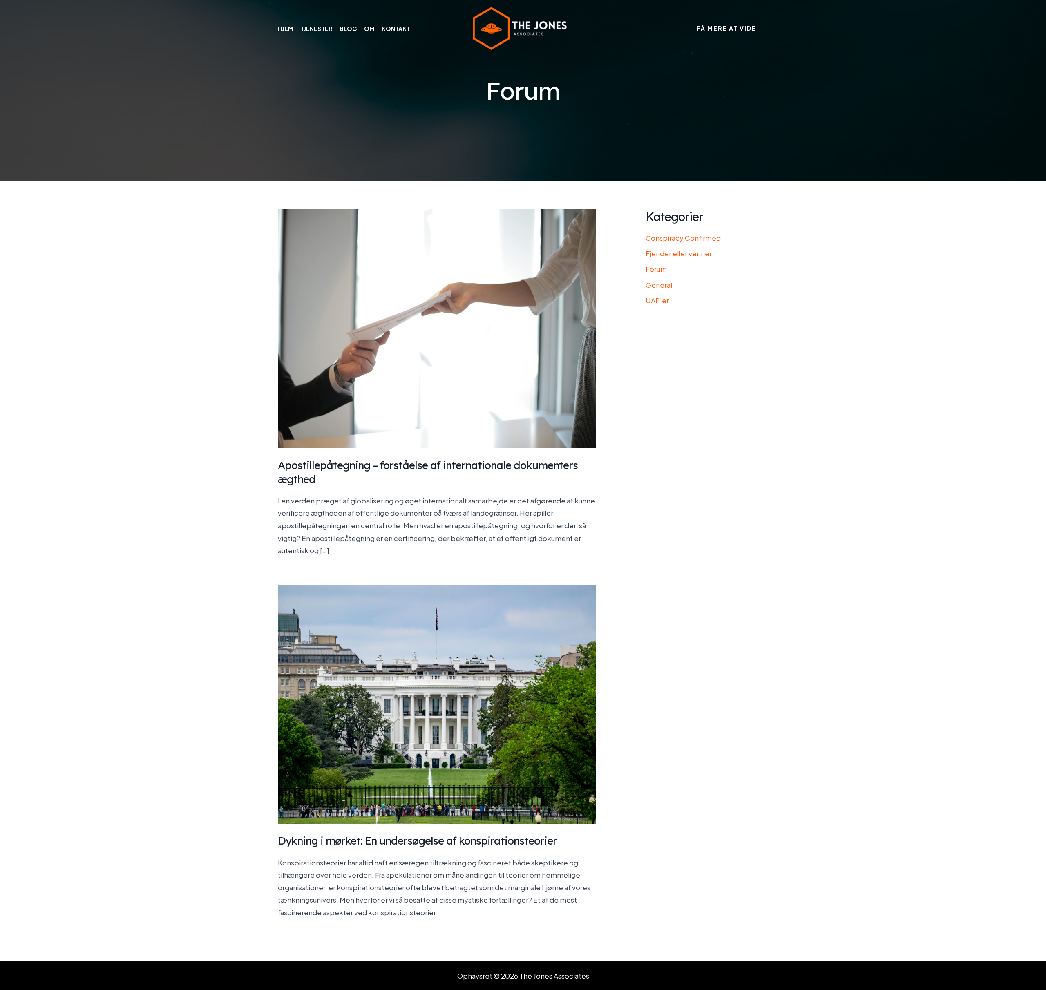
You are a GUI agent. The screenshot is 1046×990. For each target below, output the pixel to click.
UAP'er (657, 300)
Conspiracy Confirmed (683, 237)
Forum (656, 268)
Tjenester (316, 28)
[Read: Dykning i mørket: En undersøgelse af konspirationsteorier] (437, 703)
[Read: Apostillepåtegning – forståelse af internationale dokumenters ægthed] (437, 327)
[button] (726, 28)
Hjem (285, 28)
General (659, 284)
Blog (348, 28)
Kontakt (396, 28)
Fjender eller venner (679, 253)
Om (369, 28)
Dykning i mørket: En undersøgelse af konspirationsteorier (417, 840)
